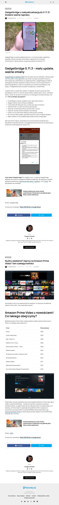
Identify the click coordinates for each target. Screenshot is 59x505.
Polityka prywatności (29, 497)
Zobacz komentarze (29, 247)
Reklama (28, 495)
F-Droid (46, 181)
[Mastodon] (34, 501)
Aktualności (8, 8)
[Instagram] (28, 501)
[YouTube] (25, 501)
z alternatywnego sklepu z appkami (29, 181)
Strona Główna (12, 495)
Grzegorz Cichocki (29, 236)
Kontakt (34, 495)
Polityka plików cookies (43, 495)
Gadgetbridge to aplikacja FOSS (14, 77)
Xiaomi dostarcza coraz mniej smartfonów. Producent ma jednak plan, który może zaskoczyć (37, 193)
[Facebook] (37, 501)
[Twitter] (31, 501)
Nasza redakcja (21, 495)
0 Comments (36, 18)
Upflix (11, 433)
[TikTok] (22, 501)
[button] (6, 2)
